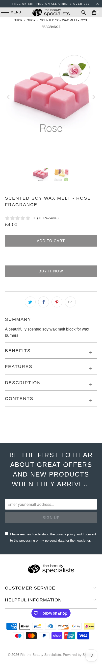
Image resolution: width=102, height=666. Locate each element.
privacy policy (66, 534)
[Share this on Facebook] (43, 301)
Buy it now (51, 271)
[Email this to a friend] (70, 301)
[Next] (93, 97)
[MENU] (2, 12)
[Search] (83, 12)
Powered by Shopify (78, 655)
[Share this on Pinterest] (56, 301)
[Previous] (9, 97)
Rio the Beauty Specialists (40, 655)
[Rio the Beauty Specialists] (51, 12)
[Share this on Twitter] (30, 301)
